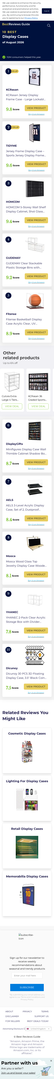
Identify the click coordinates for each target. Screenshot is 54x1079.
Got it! (46, 11)
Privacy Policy (31, 18)
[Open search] (48, 25)
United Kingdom (38, 1029)
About (9, 1011)
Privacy (27, 1011)
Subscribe (27, 987)
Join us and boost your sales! (18, 1072)
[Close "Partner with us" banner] (51, 1061)
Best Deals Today (38, 1021)
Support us (41, 1016)
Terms (45, 1011)
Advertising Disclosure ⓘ (14, 1029)
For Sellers (12, 1021)
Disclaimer (12, 1016)
